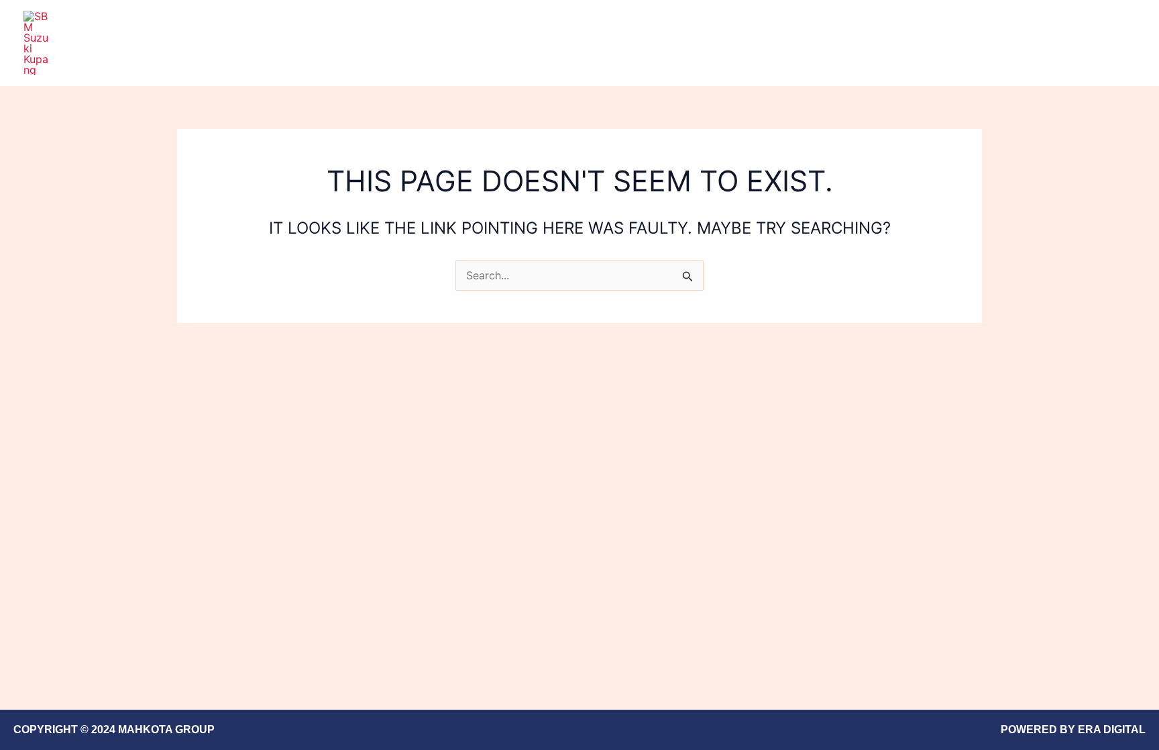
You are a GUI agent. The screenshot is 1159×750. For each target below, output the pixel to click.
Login (1111, 43)
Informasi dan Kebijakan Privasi (996, 43)
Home (822, 43)
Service (877, 43)
